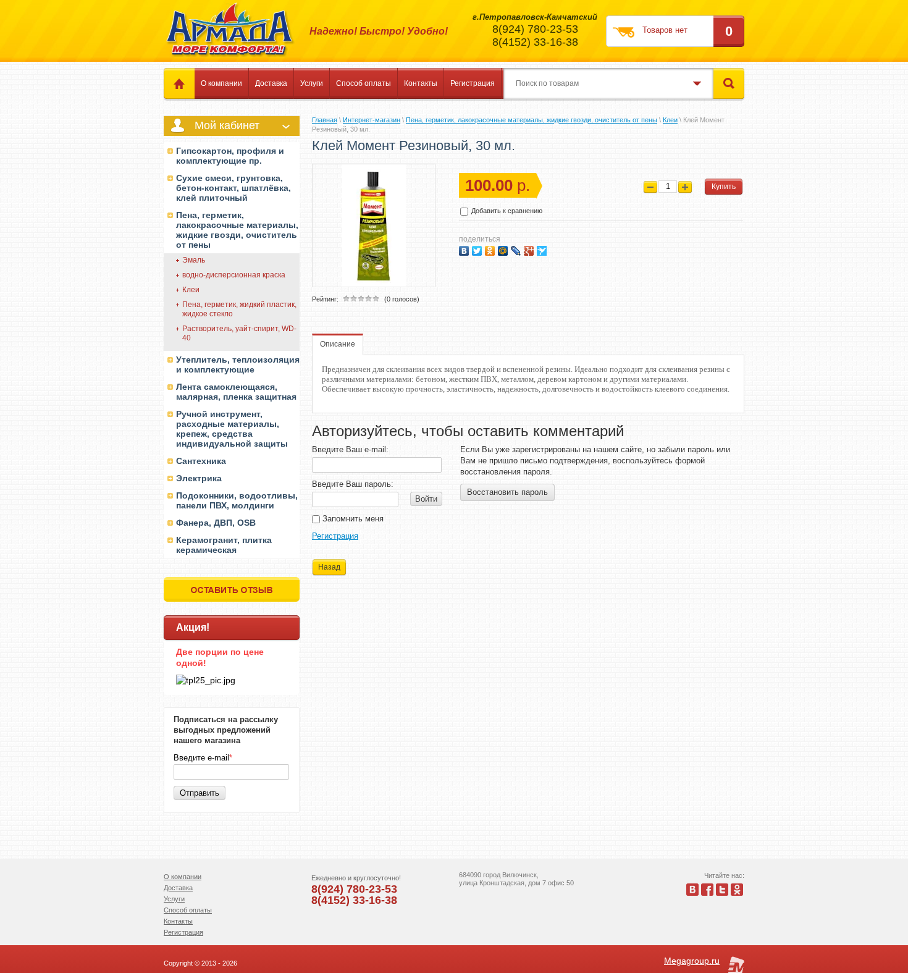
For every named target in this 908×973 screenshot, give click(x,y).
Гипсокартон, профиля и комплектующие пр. (230, 156)
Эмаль (193, 260)
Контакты (420, 83)
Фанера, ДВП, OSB (216, 523)
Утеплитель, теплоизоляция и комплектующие (238, 364)
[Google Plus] (530, 249)
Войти (426, 498)
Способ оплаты (363, 83)
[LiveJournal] (517, 249)
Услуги (311, 83)
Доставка (271, 83)
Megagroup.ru (692, 961)
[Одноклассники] (491, 249)
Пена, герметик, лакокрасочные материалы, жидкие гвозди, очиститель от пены (237, 230)
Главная (324, 120)
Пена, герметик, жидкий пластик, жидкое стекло (239, 309)
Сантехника (201, 461)
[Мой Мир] (504, 249)
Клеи (191, 289)
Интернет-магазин (371, 120)
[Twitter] (478, 249)
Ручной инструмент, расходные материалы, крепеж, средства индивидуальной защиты (232, 429)
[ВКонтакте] (465, 249)
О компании (221, 83)
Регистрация (472, 83)
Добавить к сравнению (505, 210)
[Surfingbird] (543, 249)
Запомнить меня (352, 518)
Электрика (199, 478)
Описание (337, 344)
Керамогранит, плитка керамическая (224, 545)
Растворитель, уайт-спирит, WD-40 (239, 333)
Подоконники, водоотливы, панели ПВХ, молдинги (237, 500)
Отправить (199, 793)
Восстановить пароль (507, 492)
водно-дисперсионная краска (233, 275)
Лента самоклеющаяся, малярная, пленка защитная (236, 392)
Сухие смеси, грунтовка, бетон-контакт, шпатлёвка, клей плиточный (233, 188)
